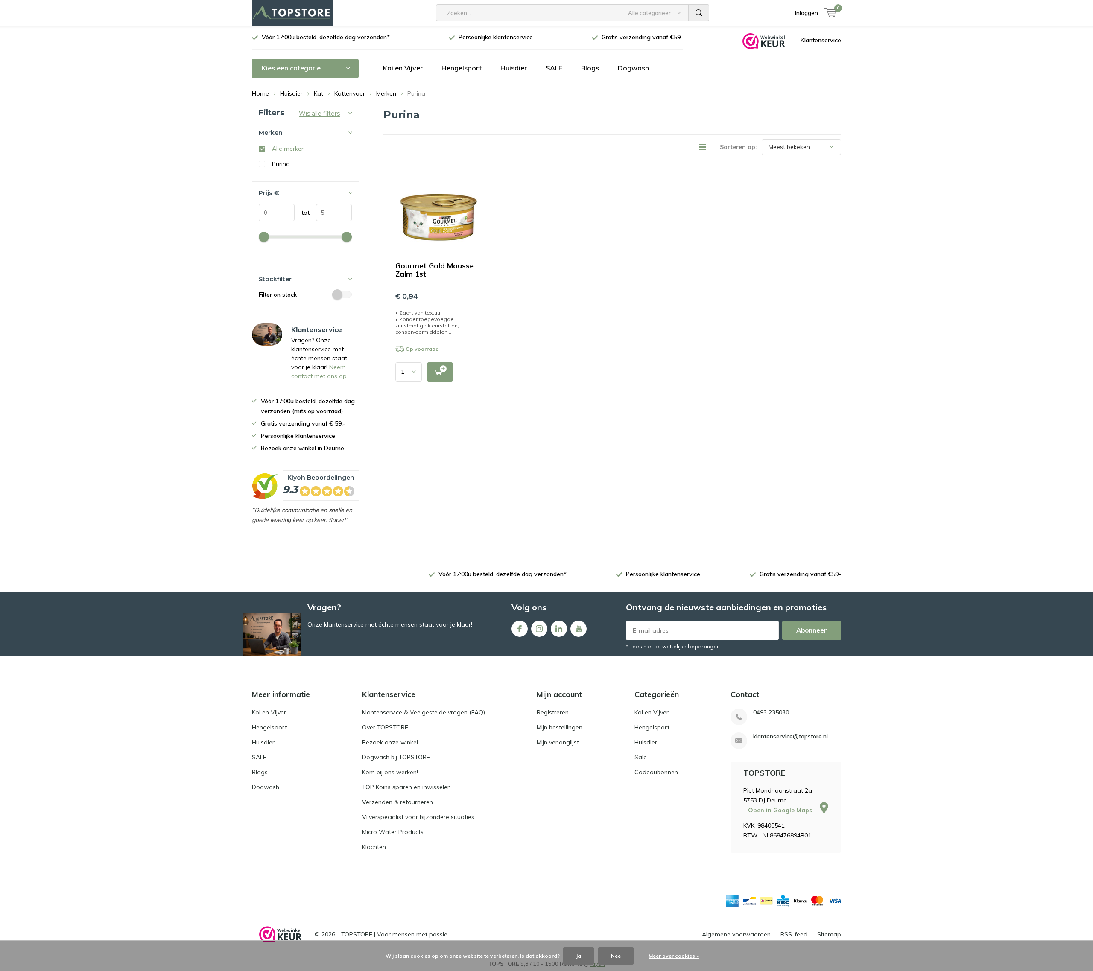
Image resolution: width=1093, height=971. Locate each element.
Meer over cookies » (674, 956)
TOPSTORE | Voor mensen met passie (394, 934)
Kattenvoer (349, 93)
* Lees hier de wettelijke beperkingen (673, 646)
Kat (318, 93)
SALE (554, 68)
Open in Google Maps (781, 810)
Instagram (539, 629)
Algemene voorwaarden (736, 934)
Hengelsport (461, 68)
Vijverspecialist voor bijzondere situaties (418, 817)
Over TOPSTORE (385, 727)
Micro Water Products (393, 832)
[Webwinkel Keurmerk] (763, 40)
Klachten (374, 847)
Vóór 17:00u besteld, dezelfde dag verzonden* (326, 37)
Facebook (519, 629)
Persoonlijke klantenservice (496, 37)
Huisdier (513, 68)
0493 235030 (771, 712)
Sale (640, 757)
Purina (281, 164)
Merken (386, 93)
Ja (578, 956)
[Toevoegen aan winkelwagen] (440, 372)
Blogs (590, 68)
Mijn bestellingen (559, 727)
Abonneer (811, 630)
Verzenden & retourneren (397, 802)
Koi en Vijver (403, 68)
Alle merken (288, 148)
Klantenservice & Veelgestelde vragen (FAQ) (423, 712)
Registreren (553, 712)
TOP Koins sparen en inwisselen (406, 787)
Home (260, 93)
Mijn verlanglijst (558, 742)
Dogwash (633, 68)
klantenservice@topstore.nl (790, 736)
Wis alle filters (319, 113)
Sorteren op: (738, 147)
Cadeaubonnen (656, 772)
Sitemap (829, 934)
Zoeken (699, 12)
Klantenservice (821, 40)
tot (302, 212)
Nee (616, 956)
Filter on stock (278, 294)
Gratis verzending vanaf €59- (642, 37)
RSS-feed (793, 934)
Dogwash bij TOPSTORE (396, 757)
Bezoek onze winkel (390, 742)
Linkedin (559, 629)
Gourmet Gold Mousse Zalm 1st (434, 269)
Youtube (578, 629)
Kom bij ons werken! (390, 772)
